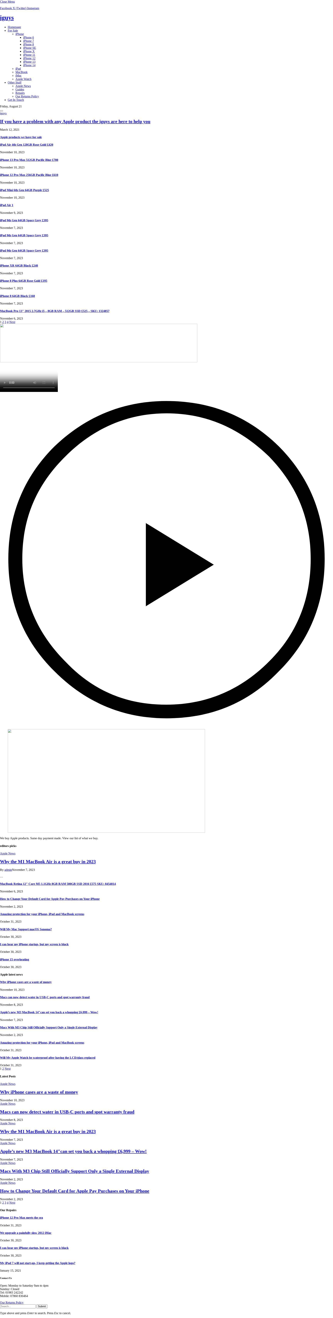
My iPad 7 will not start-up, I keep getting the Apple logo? (37, 1263)
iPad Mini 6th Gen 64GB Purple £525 (24, 190)
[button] (166, 559)
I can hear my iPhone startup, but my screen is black (34, 944)
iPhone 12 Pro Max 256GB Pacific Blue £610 (29, 175)
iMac (18, 75)
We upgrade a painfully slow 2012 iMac (25, 1232)
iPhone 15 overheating (14, 959)
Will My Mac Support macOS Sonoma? (26, 929)
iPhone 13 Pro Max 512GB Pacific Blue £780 (29, 160)
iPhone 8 (28, 44)
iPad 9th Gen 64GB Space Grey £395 (24, 220)
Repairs (20, 93)
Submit (42, 1306)
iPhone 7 (28, 41)
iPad (18, 68)
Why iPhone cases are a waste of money (26, 982)
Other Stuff (14, 82)
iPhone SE (29, 47)
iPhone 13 (29, 61)
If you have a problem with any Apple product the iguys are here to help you (75, 121)
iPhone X (29, 51)
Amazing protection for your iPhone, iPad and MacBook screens (42, 914)
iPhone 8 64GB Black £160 (17, 296)
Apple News (23, 86)
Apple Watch (23, 79)
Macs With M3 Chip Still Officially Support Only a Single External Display (49, 1027)
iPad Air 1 (6, 205)
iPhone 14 (29, 65)
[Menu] (1, 110)
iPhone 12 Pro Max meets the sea (21, 1217)
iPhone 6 (28, 37)
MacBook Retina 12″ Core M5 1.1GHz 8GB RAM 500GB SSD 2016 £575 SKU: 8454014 (58, 883)
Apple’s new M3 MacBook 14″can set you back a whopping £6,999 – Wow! (49, 1012)
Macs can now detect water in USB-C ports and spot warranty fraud (45, 997)
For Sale (13, 30)
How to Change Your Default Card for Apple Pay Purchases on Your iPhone (50, 898)
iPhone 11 (29, 54)
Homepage (14, 27)
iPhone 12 (29, 58)
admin (8, 869)
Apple (21, 137)
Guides (19, 89)
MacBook (21, 72)
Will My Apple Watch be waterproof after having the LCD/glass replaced (47, 1057)
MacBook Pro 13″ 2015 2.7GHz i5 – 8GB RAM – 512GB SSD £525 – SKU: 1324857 (54, 311)
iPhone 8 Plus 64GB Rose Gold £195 (23, 280)
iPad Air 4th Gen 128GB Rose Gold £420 (26, 144)
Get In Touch (16, 99)
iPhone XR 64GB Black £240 (19, 265)
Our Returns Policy (27, 96)
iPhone (19, 34)
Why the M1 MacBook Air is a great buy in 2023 (48, 861)
